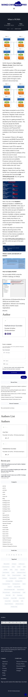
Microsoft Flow (6, 517)
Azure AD (5, 496)
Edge (25, 575)
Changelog (19, 668)
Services (4, 664)
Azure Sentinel (6, 572)
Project (4, 670)
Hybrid (24, 584)
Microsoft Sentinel (16, 592)
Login (4, 675)
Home (8, 28)
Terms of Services (21, 661)
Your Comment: (6, 350)
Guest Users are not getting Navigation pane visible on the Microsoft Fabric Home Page (13, 390)
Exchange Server (16, 584)
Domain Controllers (17, 575)
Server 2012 (5, 531)
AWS (4, 492)
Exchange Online (6, 509)
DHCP (3, 575)
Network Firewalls (7, 523)
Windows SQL (14, 606)
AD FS (4, 488)
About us (5, 661)
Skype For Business (7, 538)
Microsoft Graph (6, 519)
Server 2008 (5, 529)
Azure (4, 494)
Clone (13, 572)
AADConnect (21, 564)
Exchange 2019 (6, 507)
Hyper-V (9, 586)
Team (4, 666)
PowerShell (5, 527)
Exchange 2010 (6, 500)
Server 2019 (5, 536)
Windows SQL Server (8, 544)
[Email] (8, 334)
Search (23, 377)
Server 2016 (5, 534)
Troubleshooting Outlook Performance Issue (11, 399)
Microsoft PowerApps (8, 521)
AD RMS (5, 490)
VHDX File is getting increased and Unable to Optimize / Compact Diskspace (13, 387)
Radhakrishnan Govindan (13, 326)
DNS (9, 575)
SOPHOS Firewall (7, 540)
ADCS (13, 566)
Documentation (20, 666)
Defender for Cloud (21, 572)
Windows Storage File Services (10, 546)
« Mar (13, 641)
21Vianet (14, 564)
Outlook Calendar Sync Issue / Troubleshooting (11, 397)
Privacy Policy (20, 664)
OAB (24, 592)
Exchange (5, 578)
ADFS (24, 566)
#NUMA (5, 311)
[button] (14, 8)
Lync (4, 513)
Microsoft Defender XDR (9, 589)
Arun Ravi (5, 432)
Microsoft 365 (6, 515)
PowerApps (19, 595)
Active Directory (5, 566)
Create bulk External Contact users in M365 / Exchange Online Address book (13, 394)
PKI (13, 595)
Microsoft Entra (20, 589)
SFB (22, 601)
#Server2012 (6, 564)
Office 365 (5, 525)
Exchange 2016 (6, 505)
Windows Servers (7, 542)
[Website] (10, 334)
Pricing (4, 668)
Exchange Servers (7, 511)
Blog (12, 28)
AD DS (4, 486)
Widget (18, 670)
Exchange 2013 (6, 502)
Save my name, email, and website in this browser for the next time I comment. (13, 368)
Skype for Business (9, 603)
